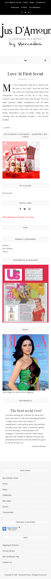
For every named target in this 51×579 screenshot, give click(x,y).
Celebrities (40, 2)
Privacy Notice (8, 551)
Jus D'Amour (7, 248)
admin (7, 127)
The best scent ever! (26, 410)
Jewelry (5, 245)
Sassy (4, 251)
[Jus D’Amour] (25, 35)
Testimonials (34, 7)
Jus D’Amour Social (13, 2)
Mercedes (15, 7)
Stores (24, 7)
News (32, 2)
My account (7, 193)
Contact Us (7, 562)
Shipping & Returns (10, 545)
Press (25, 2)
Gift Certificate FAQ (10, 556)
